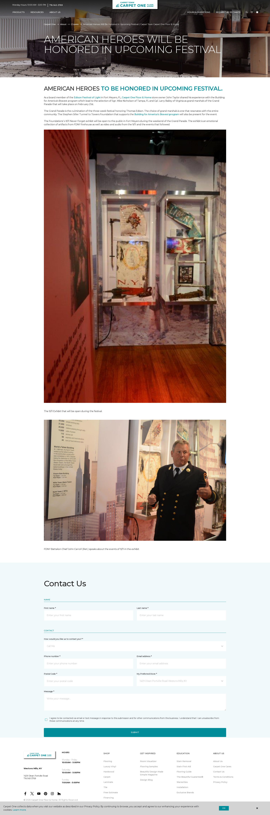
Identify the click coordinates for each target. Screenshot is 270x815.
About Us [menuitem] (218, 761)
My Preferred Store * (147, 674)
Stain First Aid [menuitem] (184, 766)
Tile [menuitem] (105, 787)
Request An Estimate (228, 12)
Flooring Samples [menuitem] (149, 766)
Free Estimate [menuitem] (111, 792)
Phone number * (52, 656)
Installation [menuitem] (182, 787)
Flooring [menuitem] (108, 761)
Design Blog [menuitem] (146, 780)
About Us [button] (55, 12)
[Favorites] (252, 12)
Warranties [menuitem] (182, 782)
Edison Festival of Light (87, 97)
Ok (223, 808)
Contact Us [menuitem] (218, 771)
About (63, 24)
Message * (49, 691)
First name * (50, 608)
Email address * (144, 656)
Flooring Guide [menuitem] (184, 771)
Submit (135, 732)
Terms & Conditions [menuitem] (223, 777)
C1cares (75, 24)
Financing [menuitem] (109, 797)
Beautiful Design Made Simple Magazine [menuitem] (151, 773)
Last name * (142, 608)
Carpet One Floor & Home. (44, 800)
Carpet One (50, 24)
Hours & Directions (198, 12)
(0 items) (257, 12)
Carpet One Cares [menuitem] (222, 766)
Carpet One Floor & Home (136, 97)
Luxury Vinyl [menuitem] (110, 766)
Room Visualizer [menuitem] (148, 761)
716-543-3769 (56, 5)
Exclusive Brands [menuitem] (185, 792)
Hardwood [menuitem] (109, 771)
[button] (246, 12)
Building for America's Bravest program (157, 114)
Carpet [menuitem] (107, 777)
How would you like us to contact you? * (63, 639)
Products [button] (19, 12)
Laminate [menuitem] (108, 782)
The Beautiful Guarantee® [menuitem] (190, 777)
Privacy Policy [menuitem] (220, 782)
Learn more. (19, 810)
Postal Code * (50, 674)
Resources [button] (37, 12)
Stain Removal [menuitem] (184, 761)
